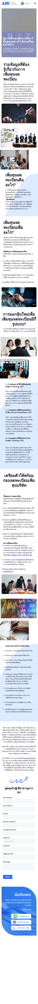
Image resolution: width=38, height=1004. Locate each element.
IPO (6, 461)
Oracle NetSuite (29, 758)
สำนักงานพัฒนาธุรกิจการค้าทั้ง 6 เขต (19, 555)
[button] (28, 3)
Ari (4, 758)
